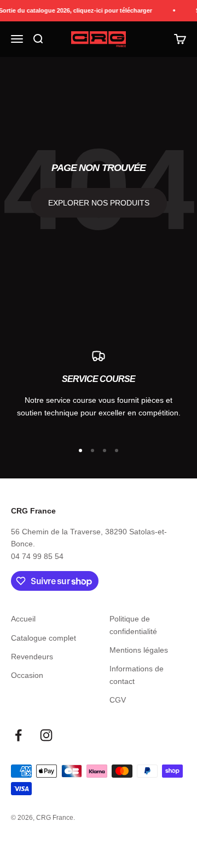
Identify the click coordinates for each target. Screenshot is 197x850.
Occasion (27, 675)
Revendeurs (32, 656)
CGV (117, 699)
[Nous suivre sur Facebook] (18, 735)
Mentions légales (138, 650)
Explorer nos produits (98, 202)
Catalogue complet (43, 638)
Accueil (23, 618)
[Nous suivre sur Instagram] (46, 735)
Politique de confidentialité (133, 624)
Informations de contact (136, 674)
